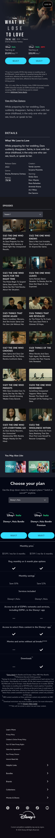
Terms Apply (11, 675)
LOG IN (47, 4)
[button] (27, 765)
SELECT (16, 61)
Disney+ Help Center (30, 704)
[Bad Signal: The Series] (39, 467)
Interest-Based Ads (12, 759)
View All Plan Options (15, 101)
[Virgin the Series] (15, 467)
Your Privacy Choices (12, 754)
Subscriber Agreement (13, 749)
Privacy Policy (10, 735)
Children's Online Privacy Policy (16, 739)
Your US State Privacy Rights (15, 744)
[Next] (50, 466)
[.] (7, 807)
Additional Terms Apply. (19, 92)
